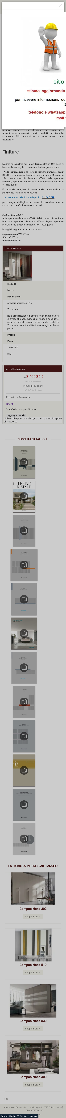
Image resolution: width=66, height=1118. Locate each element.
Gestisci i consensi (28, 1116)
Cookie (12, 1116)
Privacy (4, 1116)
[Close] (60, 5)
